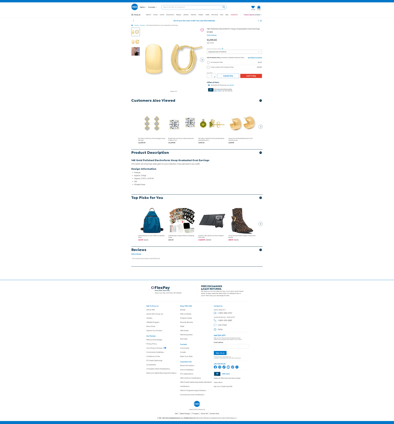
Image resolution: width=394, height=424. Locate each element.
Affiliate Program (152, 322)
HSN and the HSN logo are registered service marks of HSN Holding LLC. (197, 418)
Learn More (218, 382)
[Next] (258, 21)
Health (200, 15)
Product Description (150, 152)
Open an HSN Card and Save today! (227, 378)
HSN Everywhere (186, 335)
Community (184, 348)
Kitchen (193, 15)
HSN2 (182, 326)
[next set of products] (261, 127)
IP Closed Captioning (154, 360)
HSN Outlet (184, 331)
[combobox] (193, 7)
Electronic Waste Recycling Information (161, 373)
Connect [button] (152, 7)
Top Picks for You (147, 197)
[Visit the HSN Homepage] (134, 10)
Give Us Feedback (187, 370)
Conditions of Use (153, 356)
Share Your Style (186, 356)
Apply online (217, 91)
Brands (182, 310)
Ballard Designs (185, 413)
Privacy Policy (151, 344)
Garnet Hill (204, 413)
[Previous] (133, 21)
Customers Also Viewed (153, 100)
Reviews (138, 249)
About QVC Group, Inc (154, 314)
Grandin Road (214, 413)
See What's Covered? (255, 57)
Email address (218, 342)
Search (223, 7)
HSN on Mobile (185, 314)
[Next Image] (202, 60)
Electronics (170, 15)
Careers (149, 318)
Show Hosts (150, 326)
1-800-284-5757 (225, 313)
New (221, 15)
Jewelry (186, 15)
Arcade (183, 352)
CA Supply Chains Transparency (158, 369)
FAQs (220, 329)
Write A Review (212, 35)
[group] (212, 40)
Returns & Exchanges (154, 340)
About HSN (150, 310)
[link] (259, 7)
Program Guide (186, 318)
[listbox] (234, 52)
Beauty (178, 15)
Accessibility (151, 365)
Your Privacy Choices (154, 348)
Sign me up (220, 353)
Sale (227, 15)
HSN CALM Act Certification (190, 378)
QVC (176, 413)
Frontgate (195, 413)
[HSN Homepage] (132, 25)
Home (162, 15)
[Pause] (261, 21)
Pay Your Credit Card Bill (223, 386)
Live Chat (222, 325)
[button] (239, 7)
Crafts (207, 15)
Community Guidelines (155, 352)
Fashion (148, 15)
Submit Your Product (154, 331)
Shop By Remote (186, 322)
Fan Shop (214, 15)
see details (230, 85)
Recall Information (187, 365)
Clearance (234, 15)
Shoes (155, 15)
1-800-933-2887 (225, 320)
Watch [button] (142, 7)
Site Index (184, 339)
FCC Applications (186, 374)
